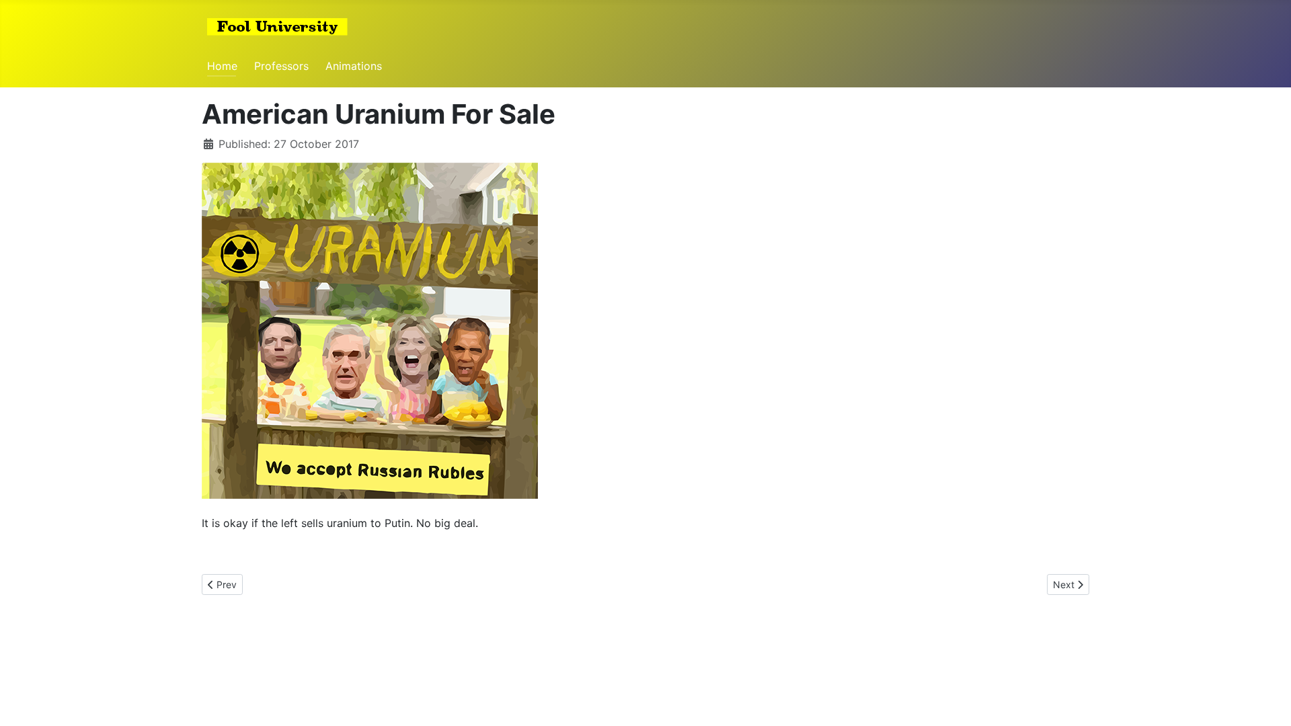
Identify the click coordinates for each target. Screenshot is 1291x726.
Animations (353, 66)
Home (222, 66)
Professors (281, 66)
